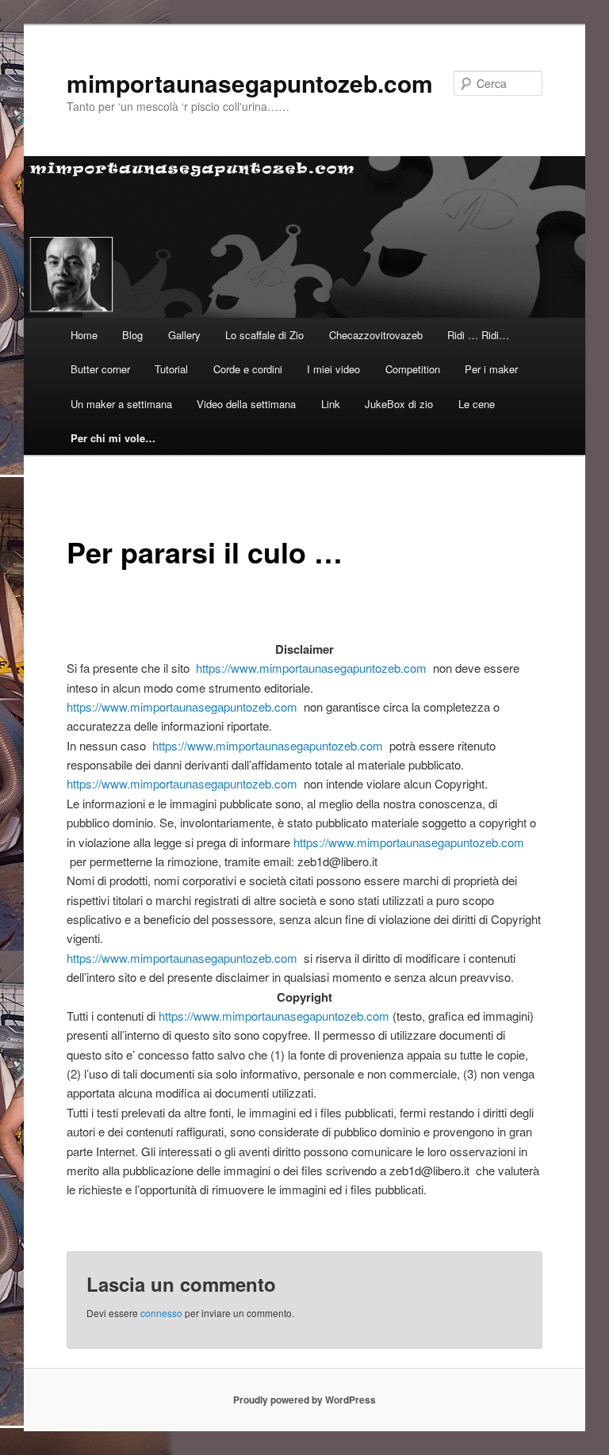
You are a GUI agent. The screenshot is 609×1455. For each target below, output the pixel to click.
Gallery (184, 334)
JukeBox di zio (399, 403)
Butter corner (100, 368)
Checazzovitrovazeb (376, 334)
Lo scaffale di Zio (264, 334)
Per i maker (491, 368)
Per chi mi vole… (113, 437)
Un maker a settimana (121, 403)
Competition (412, 368)
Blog (132, 334)
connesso (161, 1312)
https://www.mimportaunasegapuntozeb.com (311, 667)
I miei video (333, 368)
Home (84, 334)
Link (330, 403)
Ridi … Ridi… (478, 334)
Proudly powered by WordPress (304, 1399)
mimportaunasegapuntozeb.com (250, 83)
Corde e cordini (247, 368)
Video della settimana (246, 403)
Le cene (476, 403)
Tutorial (171, 368)
